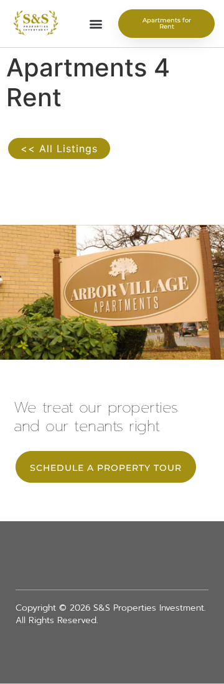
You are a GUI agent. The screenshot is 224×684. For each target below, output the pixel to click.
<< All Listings (59, 148)
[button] (95, 24)
